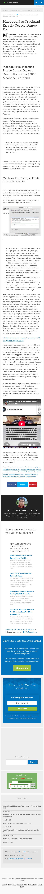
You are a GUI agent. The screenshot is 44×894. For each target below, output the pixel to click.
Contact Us (22, 668)
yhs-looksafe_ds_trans (34, 467)
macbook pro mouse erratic (28, 477)
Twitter (22, 484)
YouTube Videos (31, 632)
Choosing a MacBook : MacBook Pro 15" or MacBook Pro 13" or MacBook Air (22, 612)
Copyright (4, 884)
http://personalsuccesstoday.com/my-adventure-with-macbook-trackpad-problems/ (22, 339)
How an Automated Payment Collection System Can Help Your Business (22, 816)
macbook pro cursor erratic (16, 474)
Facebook (12, 484)
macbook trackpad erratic (28, 469)
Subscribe (22, 709)
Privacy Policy (12, 884)
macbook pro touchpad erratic (11, 469)
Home (11, 10)
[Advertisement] (18, 742)
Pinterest (32, 484)
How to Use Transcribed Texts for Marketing (17, 839)
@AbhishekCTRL (22, 518)
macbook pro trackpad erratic (18, 467)
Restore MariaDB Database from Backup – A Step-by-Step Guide (22, 807)
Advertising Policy (22, 884)
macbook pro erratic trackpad (11, 477)
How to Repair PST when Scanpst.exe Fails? (17, 823)
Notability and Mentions (15, 859)
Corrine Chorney (24, 852)
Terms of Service (32, 884)
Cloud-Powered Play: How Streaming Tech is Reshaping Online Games (21, 831)
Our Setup (28, 859)
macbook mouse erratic (31, 474)
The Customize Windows (10, 3)
